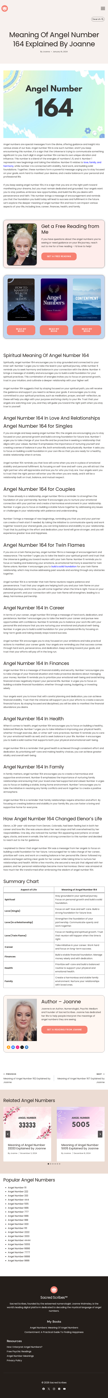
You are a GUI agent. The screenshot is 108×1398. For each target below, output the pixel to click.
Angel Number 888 (18, 1216)
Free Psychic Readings (19, 1351)
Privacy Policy (14, 1360)
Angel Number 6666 (19, 1248)
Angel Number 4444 (19, 1240)
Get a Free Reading (59, 256)
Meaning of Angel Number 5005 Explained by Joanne (80, 1146)
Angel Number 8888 (19, 1256)
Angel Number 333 (18, 1195)
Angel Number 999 (18, 1220)
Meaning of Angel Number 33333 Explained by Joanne (27, 1146)
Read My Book (21, 330)
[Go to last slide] (8, 1134)
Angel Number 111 (17, 1187)
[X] (49, 1389)
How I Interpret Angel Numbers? (24, 1347)
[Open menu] (103, 8)
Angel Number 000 (18, 1224)
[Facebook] (43, 1389)
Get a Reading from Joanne (64, 1029)
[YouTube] (64, 1389)
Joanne (46, 51)
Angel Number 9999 (18, 1260)
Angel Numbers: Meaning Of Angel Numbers (54, 1327)
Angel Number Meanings (20, 1356)
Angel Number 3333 (18, 1236)
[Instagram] (54, 1389)
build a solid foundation (63, 566)
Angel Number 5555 (19, 1244)
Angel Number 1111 (17, 1228)
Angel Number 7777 (19, 1252)
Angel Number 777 (18, 1211)
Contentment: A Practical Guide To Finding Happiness (54, 1332)
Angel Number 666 (18, 1208)
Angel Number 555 (18, 1203)
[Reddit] (59, 1389)
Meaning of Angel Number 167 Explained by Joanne (81, 1078)
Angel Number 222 (18, 1191)
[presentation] (27, 1123)
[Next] (100, 1134)
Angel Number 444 (18, 1199)
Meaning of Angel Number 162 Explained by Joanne (26, 1078)
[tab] (48, 1164)
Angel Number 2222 (18, 1232)
